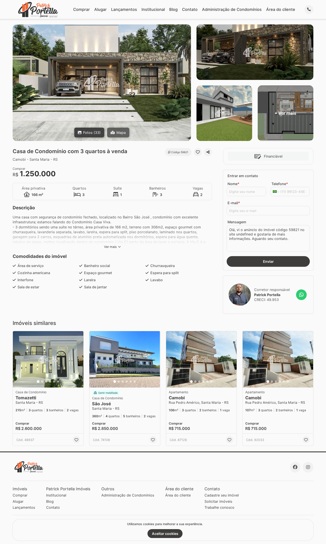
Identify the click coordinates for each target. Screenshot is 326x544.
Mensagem (237, 222)
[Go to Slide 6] (58, 381)
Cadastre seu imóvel (221, 495)
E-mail (234, 203)
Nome (233, 184)
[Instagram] (308, 467)
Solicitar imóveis (218, 501)
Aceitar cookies (165, 533)
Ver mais (110, 247)
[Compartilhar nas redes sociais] (208, 152)
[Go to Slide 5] (54, 381)
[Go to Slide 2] (42, 381)
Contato (190, 9)
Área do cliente (280, 9)
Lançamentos (124, 9)
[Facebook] (295, 467)
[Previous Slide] (17, 359)
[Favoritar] (198, 152)
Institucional (153, 9)
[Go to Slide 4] (50, 381)
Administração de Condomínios (232, 9)
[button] (48, 359)
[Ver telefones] (308, 9)
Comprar (81, 9)
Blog (173, 9)
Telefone (279, 184)
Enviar (268, 261)
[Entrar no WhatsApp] (301, 294)
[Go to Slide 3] (46, 381)
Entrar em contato (243, 176)
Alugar (100, 9)
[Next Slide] (78, 359)
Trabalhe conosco (219, 507)
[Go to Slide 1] (38, 381)
